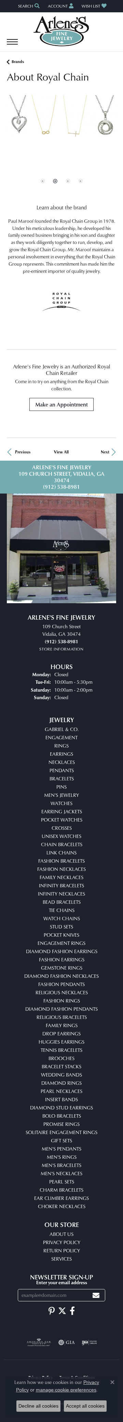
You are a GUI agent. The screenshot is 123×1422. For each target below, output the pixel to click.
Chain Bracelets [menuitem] (61, 844)
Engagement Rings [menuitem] (61, 943)
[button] (28, 6)
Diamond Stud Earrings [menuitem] (61, 1107)
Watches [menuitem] (61, 803)
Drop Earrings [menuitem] (61, 1033)
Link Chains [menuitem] (61, 852)
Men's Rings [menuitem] (62, 1156)
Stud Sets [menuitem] (61, 926)
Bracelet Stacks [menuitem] (61, 1066)
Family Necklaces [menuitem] (61, 877)
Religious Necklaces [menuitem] (62, 992)
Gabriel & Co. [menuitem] (62, 729)
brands (18, 61)
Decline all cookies (38, 1406)
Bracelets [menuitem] (62, 778)
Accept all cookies (85, 1406)
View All (61, 452)
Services (61, 1258)
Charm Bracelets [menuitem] (61, 1189)
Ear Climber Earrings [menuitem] (61, 1198)
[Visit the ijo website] (89, 1342)
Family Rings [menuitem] (62, 1025)
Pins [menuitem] (61, 786)
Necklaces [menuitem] (62, 762)
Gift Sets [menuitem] (61, 1140)
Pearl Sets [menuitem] (61, 1181)
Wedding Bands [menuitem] (61, 1074)
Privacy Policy (61, 1242)
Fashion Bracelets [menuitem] (61, 860)
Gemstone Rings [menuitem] (61, 967)
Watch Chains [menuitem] (61, 918)
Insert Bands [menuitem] (61, 1099)
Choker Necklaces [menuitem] (61, 1206)
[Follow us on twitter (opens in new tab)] (62, 1311)
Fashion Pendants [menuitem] (61, 984)
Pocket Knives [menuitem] (61, 934)
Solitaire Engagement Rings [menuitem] (61, 1132)
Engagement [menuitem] (61, 737)
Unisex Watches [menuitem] (61, 836)
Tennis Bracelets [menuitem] (61, 1050)
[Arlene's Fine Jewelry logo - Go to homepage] (61, 31)
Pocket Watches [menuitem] (61, 819)
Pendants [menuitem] (62, 770)
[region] (61, 146)
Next (105, 452)
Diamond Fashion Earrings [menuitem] (61, 951)
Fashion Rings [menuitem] (61, 1000)
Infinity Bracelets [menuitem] (61, 885)
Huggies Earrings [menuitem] (61, 1041)
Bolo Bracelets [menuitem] (61, 1115)
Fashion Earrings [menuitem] (61, 959)
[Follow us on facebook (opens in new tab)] (72, 1311)
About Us (61, 1234)
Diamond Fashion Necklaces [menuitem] (61, 976)
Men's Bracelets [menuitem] (61, 1165)
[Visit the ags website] (39, 1342)
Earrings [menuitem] (61, 753)
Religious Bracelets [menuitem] (62, 1017)
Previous (22, 452)
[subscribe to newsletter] (96, 1295)
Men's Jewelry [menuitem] (61, 795)
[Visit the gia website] (66, 1342)
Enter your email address (61, 1282)
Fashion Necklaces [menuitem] (61, 869)
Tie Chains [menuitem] (61, 910)
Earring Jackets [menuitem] (61, 811)
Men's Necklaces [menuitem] (61, 1173)
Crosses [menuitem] (62, 827)
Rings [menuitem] (61, 745)
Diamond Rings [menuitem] (61, 1082)
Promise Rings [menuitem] (61, 1124)
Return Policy (61, 1250)
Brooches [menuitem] (61, 1058)
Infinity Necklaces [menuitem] (61, 893)
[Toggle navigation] (12, 45)
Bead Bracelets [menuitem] (62, 902)
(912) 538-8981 (61, 486)
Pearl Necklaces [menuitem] (61, 1091)
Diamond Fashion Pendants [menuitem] (61, 1008)
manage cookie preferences (66, 1390)
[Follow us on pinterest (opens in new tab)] (52, 1311)
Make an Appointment (61, 404)
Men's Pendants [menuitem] (61, 1148)
